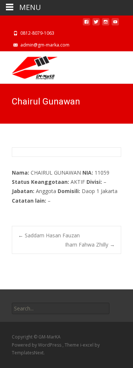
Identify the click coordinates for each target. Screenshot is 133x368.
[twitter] (96, 23)
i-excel (87, 345)
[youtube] (115, 23)
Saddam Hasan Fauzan (49, 235)
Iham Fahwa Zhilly (90, 244)
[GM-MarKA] (29, 66)
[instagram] (105, 23)
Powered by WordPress (37, 345)
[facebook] (86, 23)
